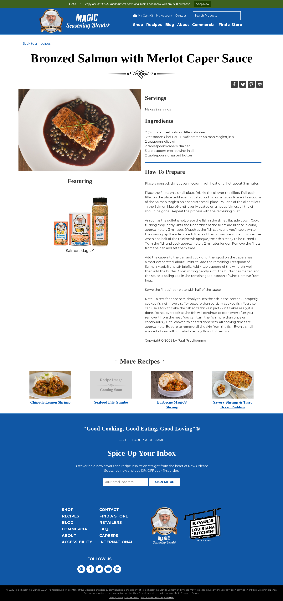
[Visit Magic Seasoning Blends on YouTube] (108, 569)
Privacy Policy (116, 597)
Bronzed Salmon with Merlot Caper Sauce (141, 58)
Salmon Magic (80, 250)
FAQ (103, 529)
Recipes (154, 24)
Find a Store (230, 24)
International (116, 542)
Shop (138, 24)
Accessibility (77, 542)
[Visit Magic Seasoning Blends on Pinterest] (81, 569)
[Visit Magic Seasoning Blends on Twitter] (99, 569)
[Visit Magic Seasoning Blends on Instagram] (117, 569)
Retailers (110, 522)
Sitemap (169, 597)
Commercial (203, 24)
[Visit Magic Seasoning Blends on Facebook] (90, 569)
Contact (180, 15)
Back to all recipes (36, 43)
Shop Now (202, 4)
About (183, 24)
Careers (108, 535)
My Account (164, 15)
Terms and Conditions (152, 597)
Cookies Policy (132, 597)
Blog (169, 24)
